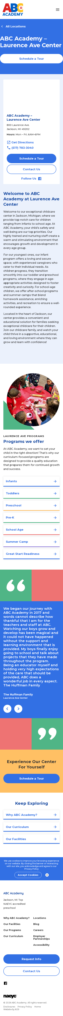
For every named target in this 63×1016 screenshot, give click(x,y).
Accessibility (41, 945)
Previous (7, 709)
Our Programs (12, 930)
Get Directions (22, 142)
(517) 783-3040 (23, 147)
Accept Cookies (28, 874)
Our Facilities (11, 924)
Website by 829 (11, 1009)
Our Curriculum (13, 936)
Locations (39, 918)
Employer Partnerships (41, 937)
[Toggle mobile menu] (57, 9)
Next (18, 709)
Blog (36, 924)
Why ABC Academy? (16, 918)
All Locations (16, 26)
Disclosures (9, 1006)
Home (37, 1006)
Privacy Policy (31, 869)
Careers (38, 930)
